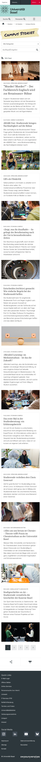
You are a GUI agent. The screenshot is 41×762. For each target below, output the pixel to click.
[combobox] (20, 44)
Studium (10, 24)
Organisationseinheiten (6, 2)
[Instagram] (3, 734)
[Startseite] (3, 24)
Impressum (5, 741)
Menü (34, 19)
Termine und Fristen (8, 706)
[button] (10, 662)
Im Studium (19, 24)
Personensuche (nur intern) (10, 690)
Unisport (4, 718)
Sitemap (4, 745)
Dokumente (15, 2)
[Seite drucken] (30, 662)
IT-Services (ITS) (6, 698)
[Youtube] (26, 734)
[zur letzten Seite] (33, 647)
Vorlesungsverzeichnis (8, 714)
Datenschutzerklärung (27, 741)
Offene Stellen (6, 682)
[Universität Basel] (13, 9)
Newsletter (24, 745)
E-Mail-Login (5, 678)
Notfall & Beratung (7, 702)
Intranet (3, 722)
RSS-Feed (8, 58)
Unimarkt (4, 694)
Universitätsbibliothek (8, 710)
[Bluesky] (37, 734)
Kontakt (3, 749)
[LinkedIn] (15, 734)
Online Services (6, 686)
